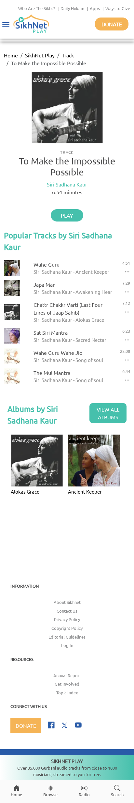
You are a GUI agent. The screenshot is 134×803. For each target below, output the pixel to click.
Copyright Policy (67, 628)
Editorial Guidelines (67, 637)
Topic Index (67, 692)
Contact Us (67, 611)
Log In (67, 645)
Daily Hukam (72, 8)
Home (11, 55)
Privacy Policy (67, 619)
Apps (95, 8)
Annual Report (67, 675)
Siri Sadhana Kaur (67, 184)
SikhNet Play (40, 55)
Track (68, 55)
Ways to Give (117, 8)
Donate (111, 24)
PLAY (67, 215)
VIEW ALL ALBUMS (108, 413)
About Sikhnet (67, 602)
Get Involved (67, 684)
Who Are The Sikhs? (36, 8)
